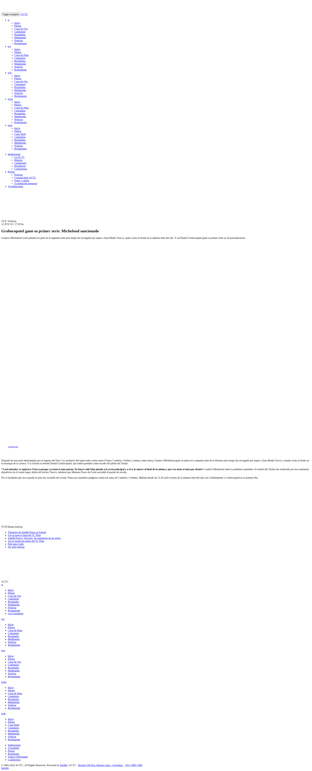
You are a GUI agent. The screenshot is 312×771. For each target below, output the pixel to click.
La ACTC (19, 157)
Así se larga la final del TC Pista (24, 535)
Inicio (17, 23)
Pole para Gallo (16, 544)
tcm (10, 72)
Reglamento (20, 43)
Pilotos (17, 26)
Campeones (20, 163)
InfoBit (63, 765)
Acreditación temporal (25, 183)
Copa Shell (20, 134)
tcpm (10, 99)
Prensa (11, 171)
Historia (18, 160)
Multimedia (20, 37)
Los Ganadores (15, 613)
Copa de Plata (21, 55)
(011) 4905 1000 (133, 765)
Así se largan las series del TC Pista (26, 541)
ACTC (24, 14)
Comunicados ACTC (25, 177)
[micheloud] (156, 452)
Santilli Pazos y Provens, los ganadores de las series (34, 538)
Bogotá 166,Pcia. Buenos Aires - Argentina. (100, 765)
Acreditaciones (15, 186)
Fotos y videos (21, 180)
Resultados (20, 34)
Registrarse (20, 166)
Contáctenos (20, 168)
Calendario (20, 31)
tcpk (10, 125)
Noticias (18, 40)
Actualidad (13, 748)
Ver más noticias (16, 547)
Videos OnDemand (18, 756)
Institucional (14, 154)
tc (9, 20)
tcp (9, 46)
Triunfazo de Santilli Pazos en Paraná (27, 532)
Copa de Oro (21, 28)
